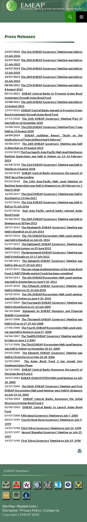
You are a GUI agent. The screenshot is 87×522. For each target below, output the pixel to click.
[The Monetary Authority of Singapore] (6, 496)
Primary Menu (81, 17)
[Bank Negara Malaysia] (68, 485)
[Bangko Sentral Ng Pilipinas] (79, 485)
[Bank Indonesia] (38, 485)
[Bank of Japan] (48, 485)
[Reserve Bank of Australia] (6, 485)
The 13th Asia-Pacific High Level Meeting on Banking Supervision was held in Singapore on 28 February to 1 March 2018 (43, 185)
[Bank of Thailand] (26, 496)
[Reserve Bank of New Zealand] (16, 496)
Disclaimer (10, 510)
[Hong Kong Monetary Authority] (27, 485)
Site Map (8, 506)
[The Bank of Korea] (58, 485)
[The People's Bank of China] (17, 485)
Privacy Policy (30, 510)
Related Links (26, 506)
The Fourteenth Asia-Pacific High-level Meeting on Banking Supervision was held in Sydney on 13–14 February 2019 (43, 156)
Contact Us (51, 510)
